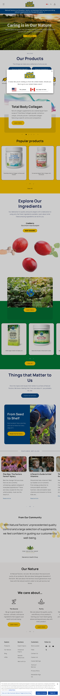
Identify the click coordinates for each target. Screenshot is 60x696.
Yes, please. (22, 89)
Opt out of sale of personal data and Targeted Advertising (16, 693)
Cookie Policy (12, 690)
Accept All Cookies (41, 693)
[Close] (57, 684)
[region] (30, 689)
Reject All (52, 693)
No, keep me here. (41, 89)
